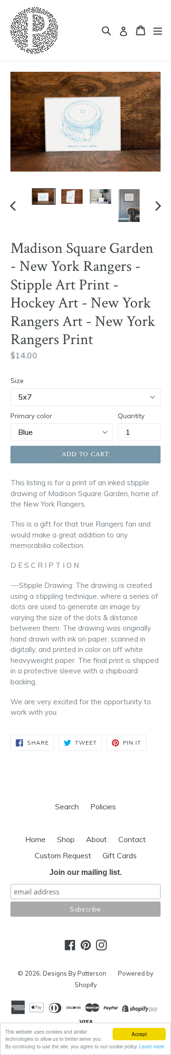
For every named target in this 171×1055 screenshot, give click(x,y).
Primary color (31, 416)
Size (17, 380)
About (96, 839)
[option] (43, 196)
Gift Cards (120, 855)
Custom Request (63, 855)
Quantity (131, 416)
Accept (139, 1033)
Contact (132, 839)
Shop (66, 839)
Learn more (151, 1046)
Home (35, 839)
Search (67, 806)
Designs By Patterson (74, 973)
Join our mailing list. (85, 872)
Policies (103, 806)
